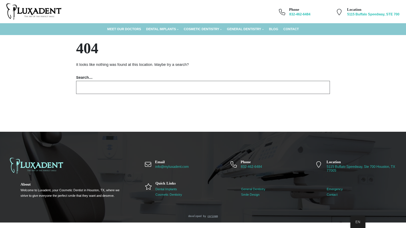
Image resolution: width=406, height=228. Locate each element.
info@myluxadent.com (172, 166)
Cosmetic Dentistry (201, 29)
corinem (212, 216)
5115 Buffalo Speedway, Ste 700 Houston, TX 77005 (361, 168)
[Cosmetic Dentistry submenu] (221, 29)
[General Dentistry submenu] (263, 29)
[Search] (321, 87)
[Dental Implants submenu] (178, 29)
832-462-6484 (251, 166)
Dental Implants (161, 29)
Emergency (335, 189)
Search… (84, 77)
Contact (332, 194)
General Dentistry (244, 29)
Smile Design (250, 194)
